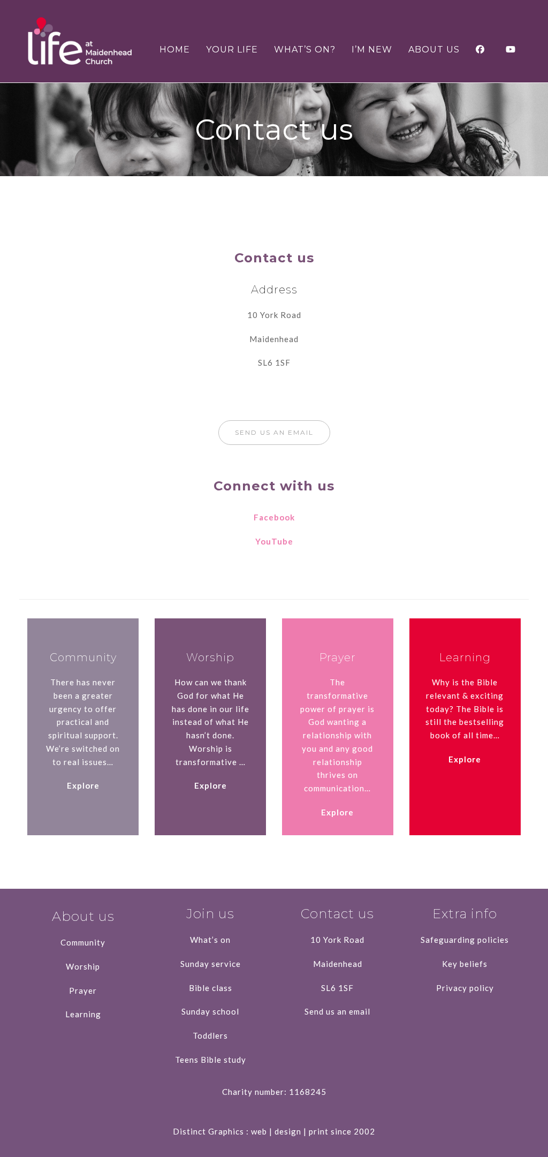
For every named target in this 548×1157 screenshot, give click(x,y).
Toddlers (210, 1035)
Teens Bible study (210, 1059)
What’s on (210, 939)
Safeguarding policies (465, 939)
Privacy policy (465, 988)
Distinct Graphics (208, 1131)
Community (82, 942)
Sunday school (210, 1011)
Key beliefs (465, 964)
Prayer (83, 990)
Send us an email (337, 1011)
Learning (83, 1014)
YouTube (274, 541)
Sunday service (210, 964)
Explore (83, 785)
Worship (83, 966)
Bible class (210, 988)
